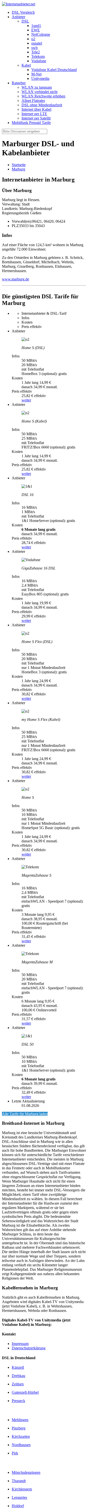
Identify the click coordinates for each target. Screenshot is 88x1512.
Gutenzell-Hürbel (25, 1392)
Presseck (18, 1401)
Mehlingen (20, 1420)
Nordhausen (21, 1445)
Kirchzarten (21, 1436)
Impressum (20, 1344)
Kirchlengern (22, 1489)
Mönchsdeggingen (26, 1472)
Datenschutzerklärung (28, 1348)
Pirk (15, 1453)
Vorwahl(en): (22, 221)
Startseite (19, 165)
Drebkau (18, 1376)
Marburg (18, 169)
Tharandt (19, 1481)
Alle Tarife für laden (25, 1114)
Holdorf (18, 1506)
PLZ (15, 226)
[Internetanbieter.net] (18, 4)
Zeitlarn (18, 1384)
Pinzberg (18, 1428)
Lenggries (19, 1497)
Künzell (18, 1367)
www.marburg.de (15, 279)
